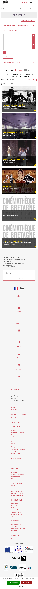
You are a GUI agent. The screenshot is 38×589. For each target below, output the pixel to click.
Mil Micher (7, 187)
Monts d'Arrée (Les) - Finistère (14, 105)
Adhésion (15, 427)
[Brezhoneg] (30, 2)
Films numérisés (13, 74)
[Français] (16, 288)
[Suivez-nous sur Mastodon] (19, 366)
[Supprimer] (33, 38)
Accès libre (14, 472)
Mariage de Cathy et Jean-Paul (14, 132)
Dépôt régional (15, 453)
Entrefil (15, 521)
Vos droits (14, 451)
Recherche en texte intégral (19, 25)
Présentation (14, 417)
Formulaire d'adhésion (17, 432)
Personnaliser (19, 586)
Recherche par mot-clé (19, 31)
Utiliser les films (15, 422)
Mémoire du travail (16, 489)
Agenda (13, 461)
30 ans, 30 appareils (17, 491)
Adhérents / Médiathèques (18, 474)
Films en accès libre (27, 74)
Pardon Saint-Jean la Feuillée (13, 159)
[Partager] (28, 2)
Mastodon (19, 369)
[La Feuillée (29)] (17, 35)
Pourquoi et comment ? (17, 447)
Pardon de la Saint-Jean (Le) (13, 241)
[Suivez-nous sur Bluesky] (19, 354)
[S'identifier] (26, 2)
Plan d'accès (14, 405)
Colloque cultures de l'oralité (14, 214)
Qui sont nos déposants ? (18, 449)
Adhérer (13, 430)
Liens (12, 538)
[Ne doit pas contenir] (33, 44)
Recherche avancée (19, 62)
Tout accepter (13, 582)
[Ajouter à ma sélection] (35, 111)
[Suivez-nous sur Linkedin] (19, 342)
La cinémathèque (18, 414)
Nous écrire (14, 409)
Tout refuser (26, 582)
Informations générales (17, 464)
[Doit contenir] (33, 41)
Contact (15, 389)
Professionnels (15, 476)
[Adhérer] (22, 2)
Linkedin (19, 346)
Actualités (16, 458)
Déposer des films (16, 420)
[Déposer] (24, 2)
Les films (15, 469)
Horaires (13, 407)
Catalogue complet (16, 512)
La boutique (16, 500)
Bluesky (19, 358)
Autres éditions (15, 510)
